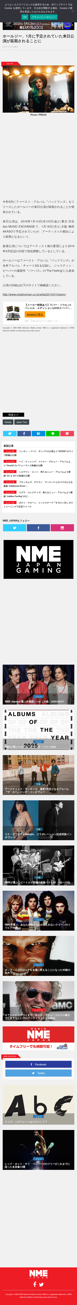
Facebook (39, 1064)
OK (25, 17)
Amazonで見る (35, 314)
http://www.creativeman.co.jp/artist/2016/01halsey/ (34, 294)
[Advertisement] (38, 55)
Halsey (8, 421)
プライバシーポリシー (44, 17)
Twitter (40, 1073)
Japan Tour (21, 421)
